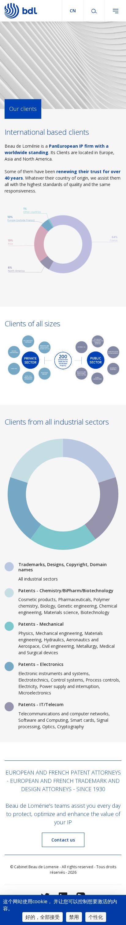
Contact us (63, 840)
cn (73, 11)
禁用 (74, 917)
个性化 (95, 917)
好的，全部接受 (42, 917)
